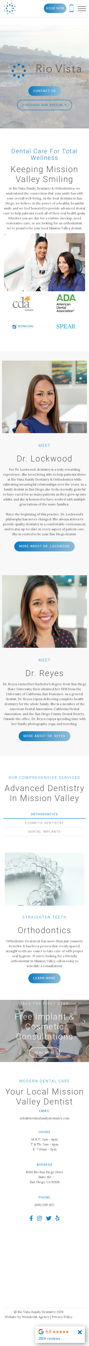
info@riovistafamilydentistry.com (44, 1118)
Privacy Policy (62, 1317)
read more (45, 1053)
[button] (82, 8)
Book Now (55, 8)
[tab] (44, 814)
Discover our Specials (44, 105)
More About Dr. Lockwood (44, 546)
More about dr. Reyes (44, 736)
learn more (44, 978)
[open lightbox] (44, 262)
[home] (10, 8)
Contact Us (44, 91)
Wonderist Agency (35, 1317)
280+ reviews (49, 1338)
